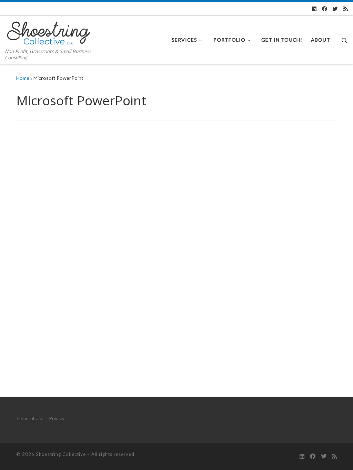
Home (22, 78)
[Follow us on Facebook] (324, 9)
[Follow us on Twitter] (335, 9)
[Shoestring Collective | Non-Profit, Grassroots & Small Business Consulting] (48, 31)
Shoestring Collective (61, 454)
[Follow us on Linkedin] (314, 9)
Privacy (56, 418)
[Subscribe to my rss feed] (345, 9)
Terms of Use (29, 418)
